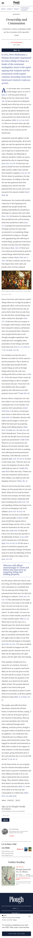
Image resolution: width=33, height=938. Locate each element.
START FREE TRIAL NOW (16, 933)
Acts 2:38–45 (6, 644)
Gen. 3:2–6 (18, 347)
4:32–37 (14, 163)
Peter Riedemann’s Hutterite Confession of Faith (16, 80)
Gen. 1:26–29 (6, 216)
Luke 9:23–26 (23, 430)
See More (11, 835)
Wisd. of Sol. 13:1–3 (21, 257)
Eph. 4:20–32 (14, 459)
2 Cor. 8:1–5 (12, 759)
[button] (2, 3)
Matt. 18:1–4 (22, 481)
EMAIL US (20, 849)
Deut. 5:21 (9, 411)
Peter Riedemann (16, 42)
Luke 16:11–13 (14, 531)
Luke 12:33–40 (23, 502)
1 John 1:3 (20, 518)
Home (3, 9)
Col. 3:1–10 (15, 543)
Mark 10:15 (24, 468)
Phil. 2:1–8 (16, 120)
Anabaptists (10, 800)
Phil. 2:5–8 (23, 786)
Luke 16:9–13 (24, 393)
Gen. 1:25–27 (6, 559)
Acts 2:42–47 (6, 163)
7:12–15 (5, 350)
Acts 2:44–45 (14, 511)
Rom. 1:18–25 (15, 248)
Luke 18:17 (5, 471)
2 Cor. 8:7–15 (25, 173)
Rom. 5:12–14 (13, 350)
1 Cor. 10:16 (24, 537)
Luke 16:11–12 (7, 417)
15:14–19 (4, 261)
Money (16, 9)
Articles (9, 9)
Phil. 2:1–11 (19, 697)
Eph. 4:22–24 (7, 543)
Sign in (15, 920)
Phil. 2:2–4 (24, 619)
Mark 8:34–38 (13, 430)
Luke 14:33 (24, 440)
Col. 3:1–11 (22, 459)
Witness (18, 800)
